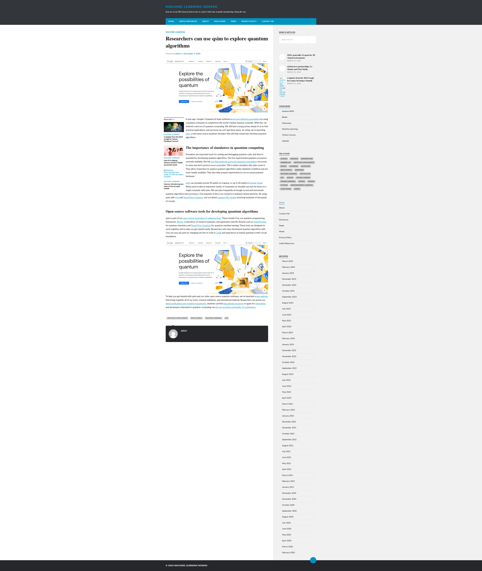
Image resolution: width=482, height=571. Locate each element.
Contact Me (268, 21)
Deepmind (299, 170)
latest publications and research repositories (186, 304)
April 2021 (286, 469)
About (205, 21)
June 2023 (286, 315)
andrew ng (286, 162)
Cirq (177, 198)
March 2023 (287, 333)
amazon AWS (307, 158)
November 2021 (289, 428)
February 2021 (288, 481)
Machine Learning (175, 32)
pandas (311, 181)
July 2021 (286, 451)
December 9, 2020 (192, 54)
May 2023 (286, 321)
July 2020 (286, 523)
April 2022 (286, 398)
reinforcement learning (302, 185)
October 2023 (288, 291)
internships (260, 304)
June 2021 (286, 457)
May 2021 (286, 463)
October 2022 (288, 362)
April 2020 (286, 541)
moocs (290, 177)
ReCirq (180, 222)
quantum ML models (226, 198)
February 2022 (288, 410)
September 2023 (289, 297)
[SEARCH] (312, 40)
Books (284, 117)
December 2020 (289, 493)
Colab (218, 233)
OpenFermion (259, 222)
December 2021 (289, 422)
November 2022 (289, 356)
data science (196, 318)
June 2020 (286, 529)
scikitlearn (286, 189)
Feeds (233, 21)
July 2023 (286, 309)
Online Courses (289, 135)
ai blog (284, 158)
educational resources (233, 304)
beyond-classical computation (246, 119)
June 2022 (286, 386)
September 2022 (289, 368)
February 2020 (288, 553)
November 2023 (289, 285)
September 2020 (289, 511)
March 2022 (287, 404)
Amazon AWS (288, 111)
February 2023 (288, 338)
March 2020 (287, 547)
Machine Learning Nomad (192, 7)
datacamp (305, 166)
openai (302, 181)
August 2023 (287, 303)
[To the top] (313, 560)
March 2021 (287, 475)
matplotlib (305, 173)
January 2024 (288, 273)
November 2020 (289, 499)
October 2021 (288, 434)
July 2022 (286, 380)
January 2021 (288, 487)
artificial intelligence (177, 318)
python (284, 185)
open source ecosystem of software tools (202, 218)
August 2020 (287, 517)
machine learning (214, 318)
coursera (294, 166)
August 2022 (287, 374)
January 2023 (288, 345)
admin (177, 54)
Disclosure (220, 21)
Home (171, 21)
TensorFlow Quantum (193, 198)
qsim (188, 134)
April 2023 (286, 327)
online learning (288, 181)
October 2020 (288, 505)
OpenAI (285, 141)
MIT (226, 318)
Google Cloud (256, 183)
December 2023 (289, 279)
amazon (294, 158)
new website (262, 296)
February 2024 (288, 267)
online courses (303, 177)
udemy (297, 189)
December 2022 (289, 350)
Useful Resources (188, 21)
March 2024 (287, 261)
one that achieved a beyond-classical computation (234, 162)
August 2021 (287, 446)
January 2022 (288, 416)
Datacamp (286, 123)
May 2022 (286, 392)
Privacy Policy (249, 21)
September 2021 (289, 440)
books (283, 166)
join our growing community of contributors (235, 307)
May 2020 (286, 535)
